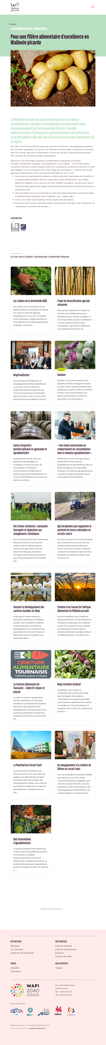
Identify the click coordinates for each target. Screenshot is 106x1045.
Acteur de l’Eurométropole (22, 953)
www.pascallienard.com (37, 1028)
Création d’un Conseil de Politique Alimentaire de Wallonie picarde (75, 608)
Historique (15, 946)
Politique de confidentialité (38, 1025)
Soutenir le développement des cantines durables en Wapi (31, 608)
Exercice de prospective (66, 949)
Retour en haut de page (51, 909)
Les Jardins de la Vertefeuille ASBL (31, 301)
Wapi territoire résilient (75, 687)
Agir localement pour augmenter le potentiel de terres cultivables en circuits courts (75, 529)
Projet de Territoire (63, 946)
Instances (59, 953)
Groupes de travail (63, 956)
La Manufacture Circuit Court (31, 765)
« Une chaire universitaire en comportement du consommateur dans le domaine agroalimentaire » (75, 448)
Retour (14, 24)
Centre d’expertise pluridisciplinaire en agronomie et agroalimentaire (31, 448)
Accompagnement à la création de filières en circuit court (75, 765)
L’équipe (58, 968)
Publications (16, 971)
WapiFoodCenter (31, 373)
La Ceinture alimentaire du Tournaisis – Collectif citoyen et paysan (31, 687)
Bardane (75, 373)
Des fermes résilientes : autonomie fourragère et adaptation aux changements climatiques (31, 529)
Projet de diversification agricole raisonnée (75, 301)
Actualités (15, 968)
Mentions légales (18, 1025)
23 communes (17, 949)
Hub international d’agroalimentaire (31, 840)
